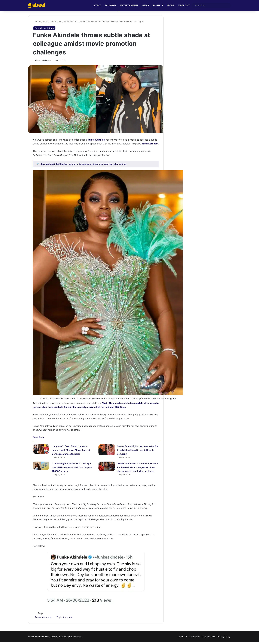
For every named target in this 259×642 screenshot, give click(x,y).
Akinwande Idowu (43, 60)
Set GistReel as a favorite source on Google (78, 164)
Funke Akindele (96, 139)
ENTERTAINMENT (129, 5)
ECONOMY (110, 5)
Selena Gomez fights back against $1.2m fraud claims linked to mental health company (137, 450)
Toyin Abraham (150, 143)
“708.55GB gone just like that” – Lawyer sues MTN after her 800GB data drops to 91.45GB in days (72, 467)
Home (38, 21)
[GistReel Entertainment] (36, 5)
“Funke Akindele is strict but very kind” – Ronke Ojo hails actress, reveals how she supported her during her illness (137, 467)
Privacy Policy (223, 636)
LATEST (97, 5)
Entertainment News (52, 21)
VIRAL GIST (184, 5)
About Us (183, 636)
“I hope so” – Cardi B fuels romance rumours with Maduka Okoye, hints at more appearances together (71, 450)
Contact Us (194, 636)
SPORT (170, 5)
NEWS (145, 5)
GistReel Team (208, 636)
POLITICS (158, 5)
